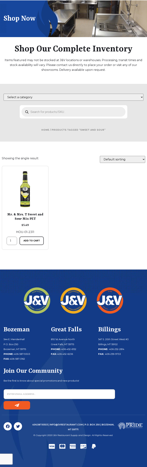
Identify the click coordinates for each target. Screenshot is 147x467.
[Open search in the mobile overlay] (73, 111)
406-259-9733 (113, 353)
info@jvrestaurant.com (66, 424)
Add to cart (31, 240)
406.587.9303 (40, 424)
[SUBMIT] (17, 405)
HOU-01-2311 (25, 223)
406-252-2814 (116, 349)
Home (45, 129)
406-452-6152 (68, 349)
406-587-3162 (17, 358)
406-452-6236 (65, 353)
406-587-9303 (22, 353)
